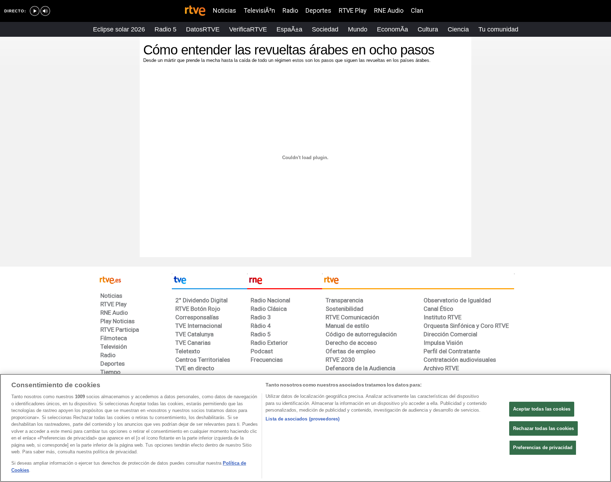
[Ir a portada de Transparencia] (418, 281)
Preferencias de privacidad (542, 447)
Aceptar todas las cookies (541, 409)
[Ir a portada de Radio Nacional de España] (284, 281)
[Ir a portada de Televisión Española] (209, 281)
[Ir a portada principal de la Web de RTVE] (134, 279)
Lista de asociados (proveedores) (302, 419)
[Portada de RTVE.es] (195, 11)
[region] (305, 428)
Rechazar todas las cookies (543, 428)
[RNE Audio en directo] (45, 11)
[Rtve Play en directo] (34, 11)
